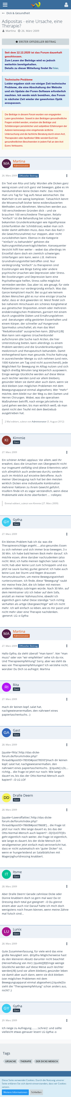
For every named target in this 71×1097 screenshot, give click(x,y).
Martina (11, 31)
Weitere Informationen (15, 1092)
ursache (10, 1061)
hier (55, 68)
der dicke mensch (47, 1061)
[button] (5, 5)
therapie (25, 1061)
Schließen (36, 1092)
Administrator (39, 421)
